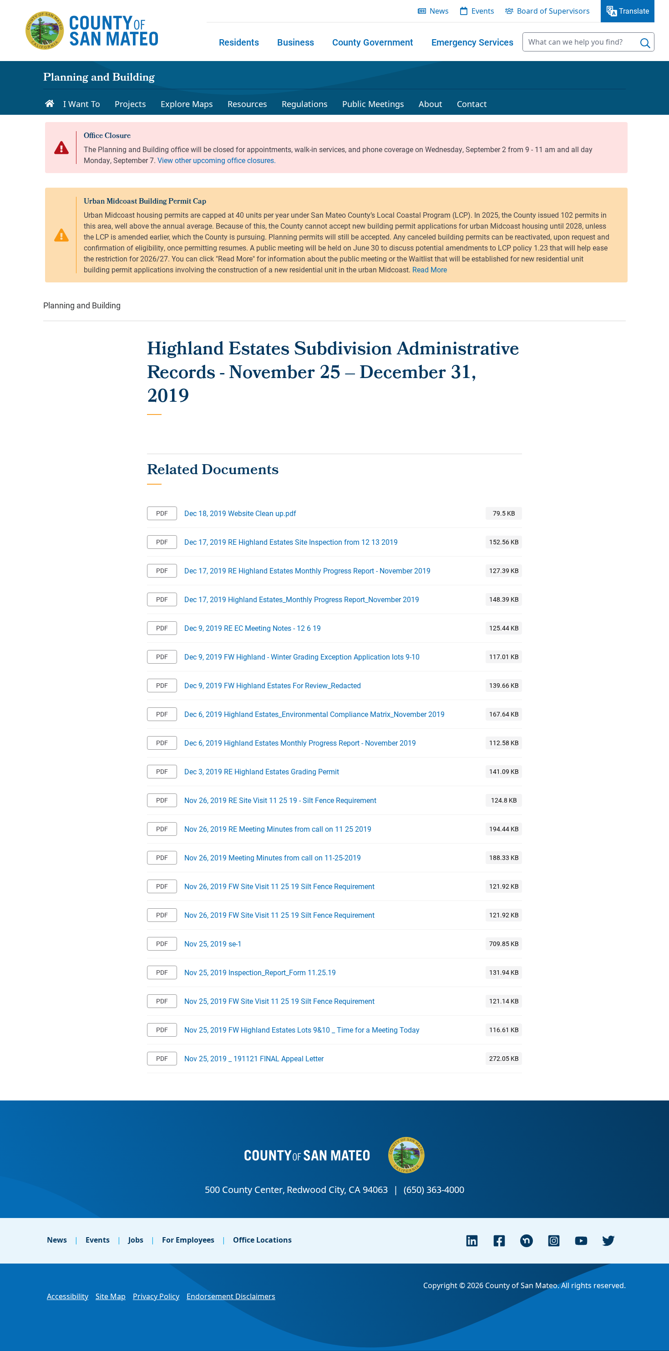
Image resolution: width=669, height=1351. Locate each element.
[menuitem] (239, 42)
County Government (372, 42)
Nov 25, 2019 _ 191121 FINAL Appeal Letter (254, 1058)
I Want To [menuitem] (81, 103)
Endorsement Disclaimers (231, 1296)
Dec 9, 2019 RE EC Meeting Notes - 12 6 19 (252, 628)
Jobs (135, 1240)
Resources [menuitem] (247, 103)
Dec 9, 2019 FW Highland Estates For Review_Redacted (272, 685)
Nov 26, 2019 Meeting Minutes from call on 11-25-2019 (272, 857)
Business (295, 42)
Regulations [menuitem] (305, 103)
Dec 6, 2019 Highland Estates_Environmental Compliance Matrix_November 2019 (314, 714)
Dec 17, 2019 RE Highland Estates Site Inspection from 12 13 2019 (291, 542)
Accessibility (67, 1296)
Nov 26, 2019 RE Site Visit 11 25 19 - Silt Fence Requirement (280, 800)
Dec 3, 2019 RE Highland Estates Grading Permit (261, 771)
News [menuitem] (439, 11)
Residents (239, 42)
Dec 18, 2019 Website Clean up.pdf (240, 513)
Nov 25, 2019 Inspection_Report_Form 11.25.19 (260, 972)
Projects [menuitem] (130, 103)
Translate (634, 10)
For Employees (188, 1240)
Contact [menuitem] (472, 103)
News (57, 1240)
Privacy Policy (156, 1296)
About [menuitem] (430, 103)
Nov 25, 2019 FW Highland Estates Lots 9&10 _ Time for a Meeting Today (302, 1029)
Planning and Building (99, 78)
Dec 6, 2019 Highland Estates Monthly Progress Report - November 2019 (300, 742)
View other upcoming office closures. (216, 160)
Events (98, 1240)
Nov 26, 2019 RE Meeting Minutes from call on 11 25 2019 (277, 829)
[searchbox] (588, 41)
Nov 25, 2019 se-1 (213, 943)
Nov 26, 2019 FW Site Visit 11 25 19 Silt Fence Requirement (279, 886)
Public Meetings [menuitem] (373, 103)
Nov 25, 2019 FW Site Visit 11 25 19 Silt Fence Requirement (279, 1001)
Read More (429, 269)
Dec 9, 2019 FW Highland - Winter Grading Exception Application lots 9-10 (302, 656)
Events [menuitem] (482, 11)
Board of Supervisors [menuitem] (553, 11)
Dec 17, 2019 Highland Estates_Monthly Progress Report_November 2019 (301, 599)
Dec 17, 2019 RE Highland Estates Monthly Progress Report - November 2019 (307, 570)
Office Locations (262, 1240)
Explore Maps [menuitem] (187, 103)
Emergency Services (472, 42)
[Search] (645, 43)
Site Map (111, 1296)
